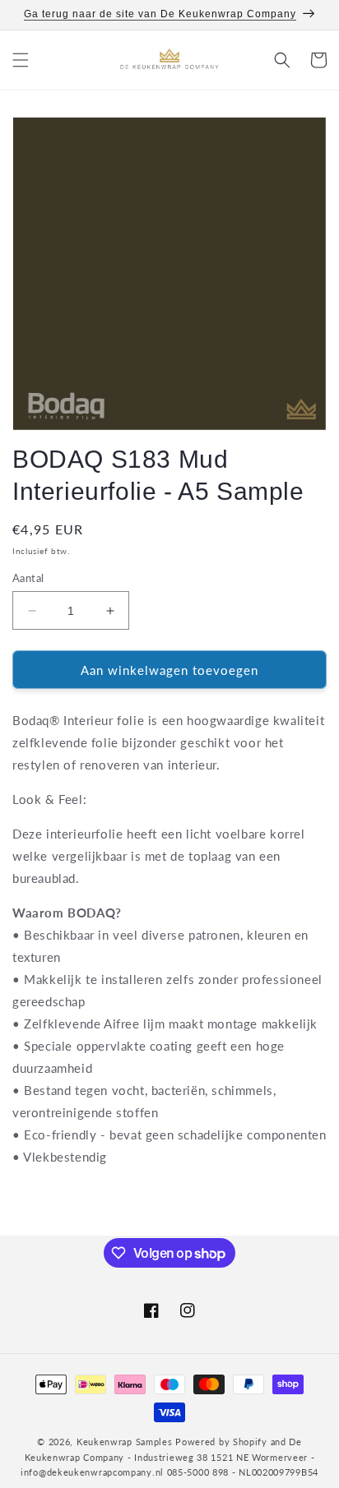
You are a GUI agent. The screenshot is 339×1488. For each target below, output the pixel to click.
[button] (20, 60)
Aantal (28, 578)
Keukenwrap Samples (125, 1441)
